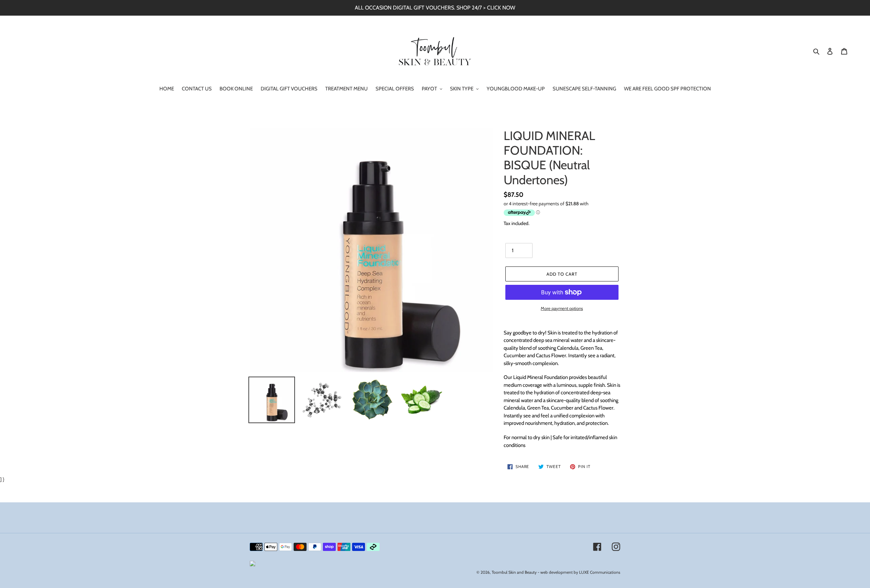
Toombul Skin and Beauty (514, 572)
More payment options (562, 308)
